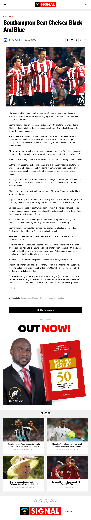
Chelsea (24, 298)
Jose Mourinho (34, 298)
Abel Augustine (18, 449)
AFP (61, 487)
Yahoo (12, 288)
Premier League (46, 298)
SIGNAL (14, 40)
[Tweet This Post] (72, 40)
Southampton (58, 298)
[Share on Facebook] (67, 40)
